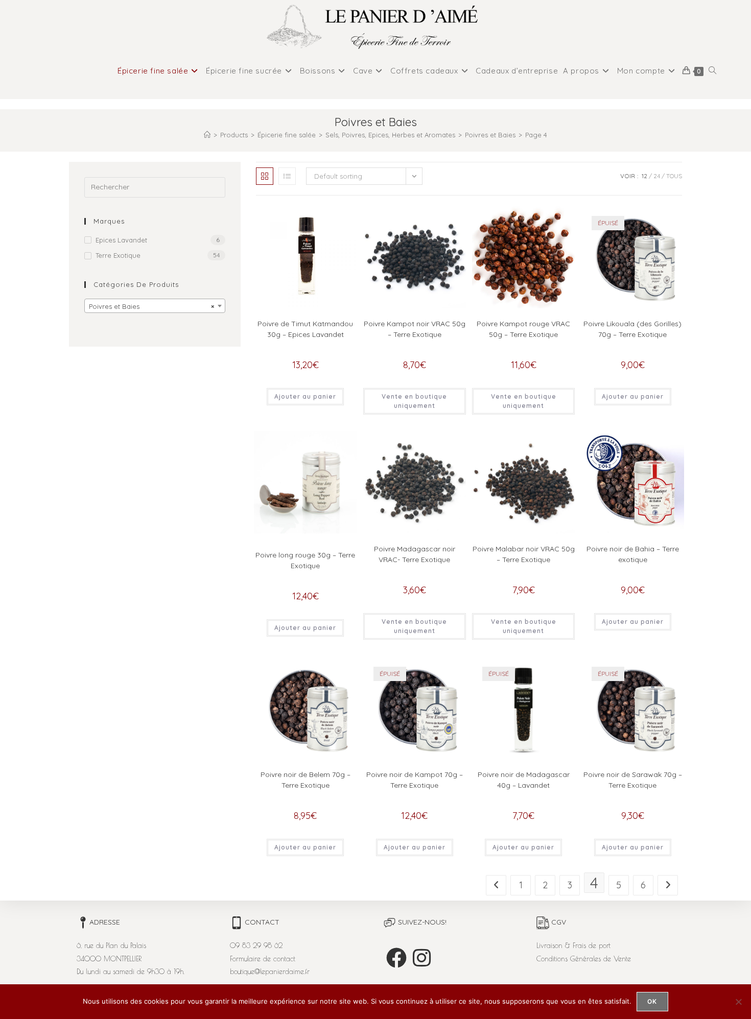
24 (656, 176)
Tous (674, 176)
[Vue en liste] (287, 176)
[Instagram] (422, 957)
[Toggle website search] (712, 71)
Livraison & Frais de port (573, 945)
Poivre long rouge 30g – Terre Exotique (305, 560)
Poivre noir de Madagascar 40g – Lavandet (524, 780)
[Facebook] (396, 957)
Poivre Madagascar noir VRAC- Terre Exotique (414, 554)
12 (644, 176)
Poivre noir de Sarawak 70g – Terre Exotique (632, 780)
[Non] (738, 1002)
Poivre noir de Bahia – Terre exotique (632, 554)
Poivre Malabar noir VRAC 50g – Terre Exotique (524, 554)
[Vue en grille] (264, 176)
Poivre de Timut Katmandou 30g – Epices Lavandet (305, 329)
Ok (652, 1001)
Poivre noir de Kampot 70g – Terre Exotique (414, 780)
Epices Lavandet (121, 240)
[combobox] (154, 306)
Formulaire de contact (262, 959)
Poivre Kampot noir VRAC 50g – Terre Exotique (414, 329)
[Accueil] (207, 135)
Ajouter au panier (305, 396)
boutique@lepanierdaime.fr (270, 971)
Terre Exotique (118, 255)
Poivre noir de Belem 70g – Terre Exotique (305, 780)
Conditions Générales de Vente (583, 959)
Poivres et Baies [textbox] (152, 306)
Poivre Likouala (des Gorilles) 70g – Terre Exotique (632, 329)
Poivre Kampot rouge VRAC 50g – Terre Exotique (523, 329)
